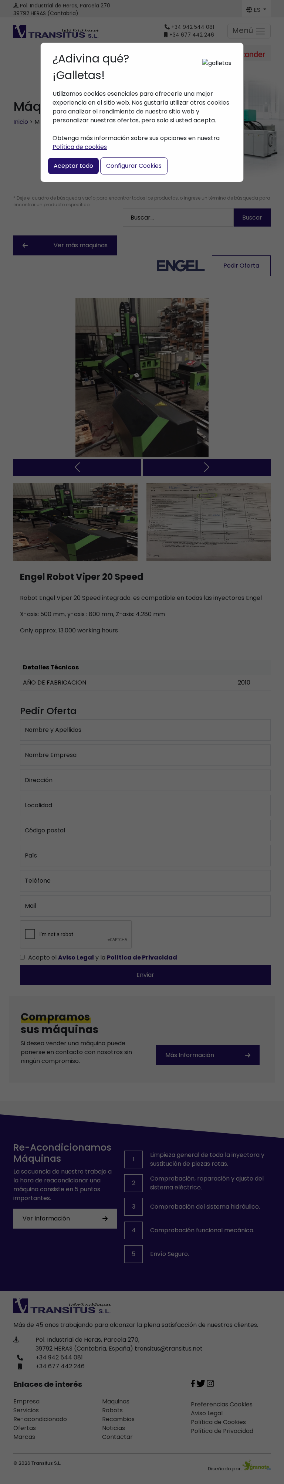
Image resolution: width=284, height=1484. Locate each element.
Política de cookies (80, 147)
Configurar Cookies (134, 166)
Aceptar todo (73, 166)
